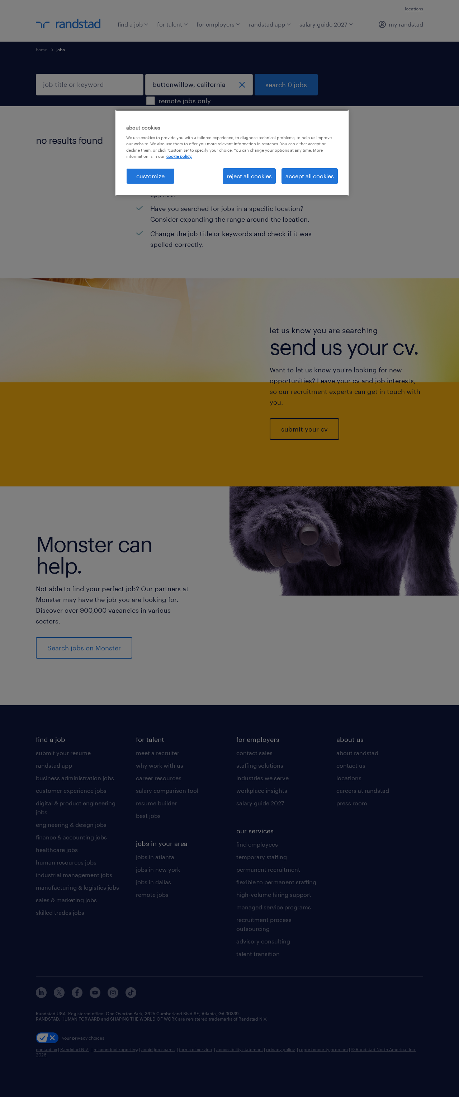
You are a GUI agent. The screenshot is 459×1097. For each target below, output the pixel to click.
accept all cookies (309, 176)
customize (150, 176)
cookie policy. (179, 156)
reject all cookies (249, 176)
